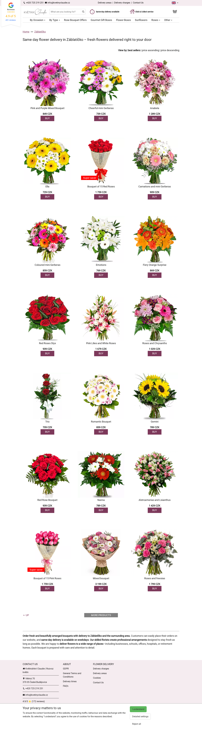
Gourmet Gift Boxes (101, 20)
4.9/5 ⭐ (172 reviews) (34, 701)
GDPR (66, 668)
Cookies (97, 678)
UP (27, 615)
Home (26, 31)
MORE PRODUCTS (101, 615)
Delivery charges (122, 2)
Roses (155, 20)
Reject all (136, 724)
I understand (138, 709)
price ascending (150, 50)
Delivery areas (104, 2)
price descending (170, 50)
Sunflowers (141, 20)
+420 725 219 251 (34, 2)
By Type (54, 20)
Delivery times (70, 681)
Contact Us (138, 2)
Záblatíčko (40, 31)
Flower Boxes (123, 20)
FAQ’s (65, 686)
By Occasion (37, 20)
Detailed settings (140, 716)
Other (167, 20)
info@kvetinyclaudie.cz (58, 2)
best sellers (134, 50)
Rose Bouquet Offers (75, 20)
